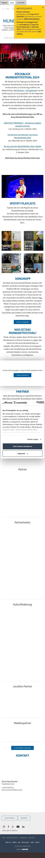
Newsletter (24, 818)
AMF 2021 (7, 246)
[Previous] (34, 193)
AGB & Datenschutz (12, 838)
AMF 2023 (7, 268)
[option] (22, 186)
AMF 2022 (29, 246)
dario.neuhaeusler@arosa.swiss (12, 790)
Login (3, 838)
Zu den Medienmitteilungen (22, 748)
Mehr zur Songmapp (22, 322)
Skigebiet (4, 3)
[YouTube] (18, 827)
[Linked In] (23, 827)
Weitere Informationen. (32, 19)
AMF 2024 (29, 268)
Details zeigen (32, 439)
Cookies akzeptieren (22, 375)
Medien (14, 842)
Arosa (12, 3)
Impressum (31, 838)
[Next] (39, 193)
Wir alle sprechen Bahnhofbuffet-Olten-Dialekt (22, 146)
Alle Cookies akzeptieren (22, 446)
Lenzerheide (21, 2)
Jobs (19, 842)
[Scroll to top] (41, 848)
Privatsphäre (23, 838)
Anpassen (21, 453)
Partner (37, 842)
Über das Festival (11, 38)
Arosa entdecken (9, 818)
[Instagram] (4, 827)
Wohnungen (25, 842)
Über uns (8, 842)
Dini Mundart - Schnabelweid (25, 90)
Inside (32, 842)
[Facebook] (8, 827)
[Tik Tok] (13, 827)
